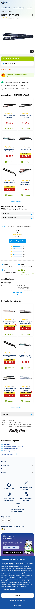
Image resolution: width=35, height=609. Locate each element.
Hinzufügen (10, 128)
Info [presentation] (3, 226)
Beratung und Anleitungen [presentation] (24, 226)
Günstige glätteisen (9, 451)
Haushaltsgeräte (5, 7)
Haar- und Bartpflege (18, 7)
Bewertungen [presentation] (11, 226)
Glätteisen (29, 7)
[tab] (3, 226)
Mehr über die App (10, 547)
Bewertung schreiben (19, 241)
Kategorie (5, 414)
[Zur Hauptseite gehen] (5, 2)
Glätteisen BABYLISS (9, 217)
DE (4, 529)
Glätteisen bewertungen (11, 448)
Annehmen (17, 595)
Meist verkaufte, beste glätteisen (13, 446)
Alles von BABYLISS (6, 11)
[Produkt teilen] (32, 15)
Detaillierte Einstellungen (17, 600)
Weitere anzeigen (16, 201)
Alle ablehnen (17, 605)
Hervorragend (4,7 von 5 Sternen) (19, 82)
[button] (17, 461)
